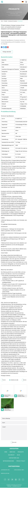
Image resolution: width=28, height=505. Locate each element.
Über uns (12, 451)
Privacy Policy (20, 461)
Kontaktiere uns (14, 457)
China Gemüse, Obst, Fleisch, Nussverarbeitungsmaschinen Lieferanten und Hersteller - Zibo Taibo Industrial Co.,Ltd (20, 470)
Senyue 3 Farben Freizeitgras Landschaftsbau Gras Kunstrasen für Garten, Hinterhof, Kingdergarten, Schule (8, 396)
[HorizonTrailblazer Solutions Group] (2, 2)
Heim (2, 21)
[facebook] (5, 479)
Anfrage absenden (7, 51)
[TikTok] (23, 479)
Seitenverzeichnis (8, 461)
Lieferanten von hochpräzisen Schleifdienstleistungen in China (7, 470)
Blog (18, 454)
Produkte (5, 21)
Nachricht (11, 454)
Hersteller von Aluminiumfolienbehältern (7, 473)
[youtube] (16, 479)
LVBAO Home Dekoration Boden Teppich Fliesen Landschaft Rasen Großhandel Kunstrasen (8, 409)
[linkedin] (8, 479)
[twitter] (12, 479)
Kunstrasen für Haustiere (12, 21)
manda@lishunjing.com (16, 486)
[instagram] (19, 479)
